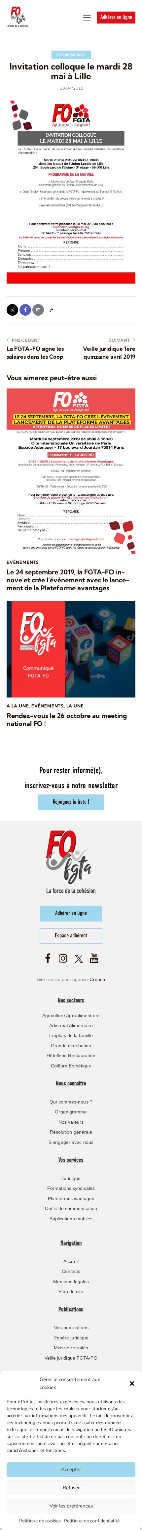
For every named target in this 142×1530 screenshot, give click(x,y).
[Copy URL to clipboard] (51, 310)
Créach (97, 979)
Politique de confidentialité (92, 1521)
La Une (75, 705)
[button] (132, 1383)
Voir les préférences (71, 1506)
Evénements (71, 55)
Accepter (71, 1469)
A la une (18, 705)
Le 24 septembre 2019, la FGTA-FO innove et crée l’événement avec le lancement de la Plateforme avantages (68, 580)
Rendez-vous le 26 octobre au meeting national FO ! (67, 720)
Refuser (71, 1487)
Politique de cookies (40, 1521)
